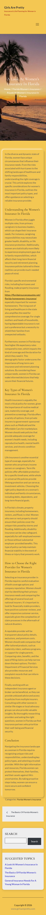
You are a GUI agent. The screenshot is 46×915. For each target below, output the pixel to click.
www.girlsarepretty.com (23, 908)
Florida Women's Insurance (29, 799)
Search (34, 841)
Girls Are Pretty (14, 7)
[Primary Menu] (37, 24)
